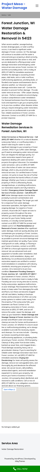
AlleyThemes (20, 461)
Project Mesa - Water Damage (14, 6)
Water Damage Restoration (13, 449)
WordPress (18, 459)
